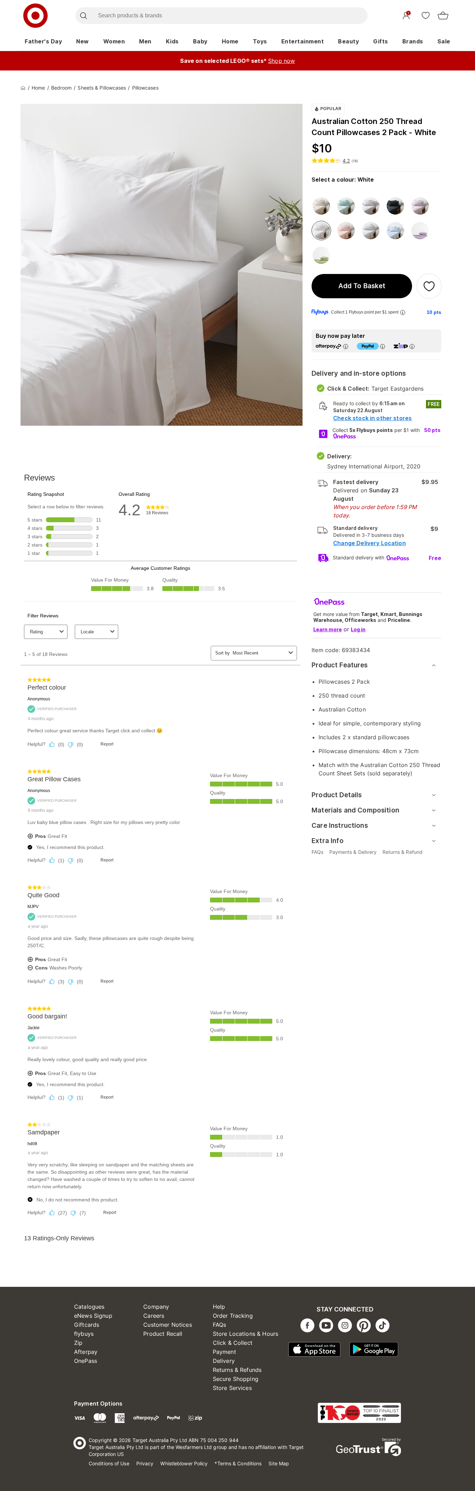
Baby (200, 41)
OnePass (85, 1360)
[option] (321, 206)
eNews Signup (93, 1315)
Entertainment (302, 41)
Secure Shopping (235, 1378)
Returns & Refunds (237, 1369)
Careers (153, 1315)
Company (156, 1306)
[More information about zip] (412, 346)
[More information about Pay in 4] (382, 346)
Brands (412, 41)
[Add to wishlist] (429, 286)
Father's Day (43, 41)
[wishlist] (425, 15)
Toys (260, 41)
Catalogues (89, 1306)
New (82, 41)
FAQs (219, 1324)
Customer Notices (167, 1324)
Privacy (145, 1463)
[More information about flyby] (402, 312)
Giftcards (86, 1324)
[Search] (83, 15)
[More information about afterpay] (345, 346)
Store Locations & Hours (245, 1333)
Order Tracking (233, 1315)
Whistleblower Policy (184, 1463)
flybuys (84, 1333)
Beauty (348, 41)
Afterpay (85, 1351)
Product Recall (162, 1333)
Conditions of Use (109, 1463)
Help (219, 1306)
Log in (358, 629)
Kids (172, 41)
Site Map (278, 1463)
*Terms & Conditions (238, 1463)
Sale (443, 41)
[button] (362, 286)
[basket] (443, 16)
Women (114, 41)
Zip (78, 1342)
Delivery (224, 1360)
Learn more (327, 629)
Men (145, 41)
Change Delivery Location (369, 543)
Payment (224, 1351)
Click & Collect (232, 1342)
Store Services (232, 1387)
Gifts (380, 41)
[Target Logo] (35, 15)
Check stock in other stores (372, 418)
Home (230, 41)
